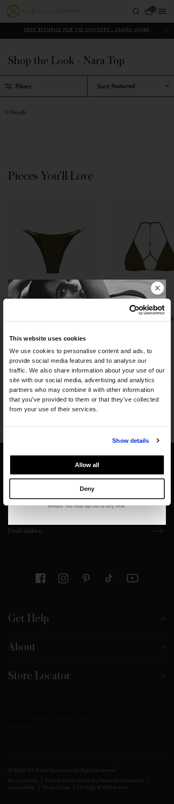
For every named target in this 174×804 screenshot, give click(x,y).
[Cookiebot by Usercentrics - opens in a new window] (129, 310)
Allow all (87, 464)
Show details (130, 440)
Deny (87, 488)
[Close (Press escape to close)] (157, 288)
